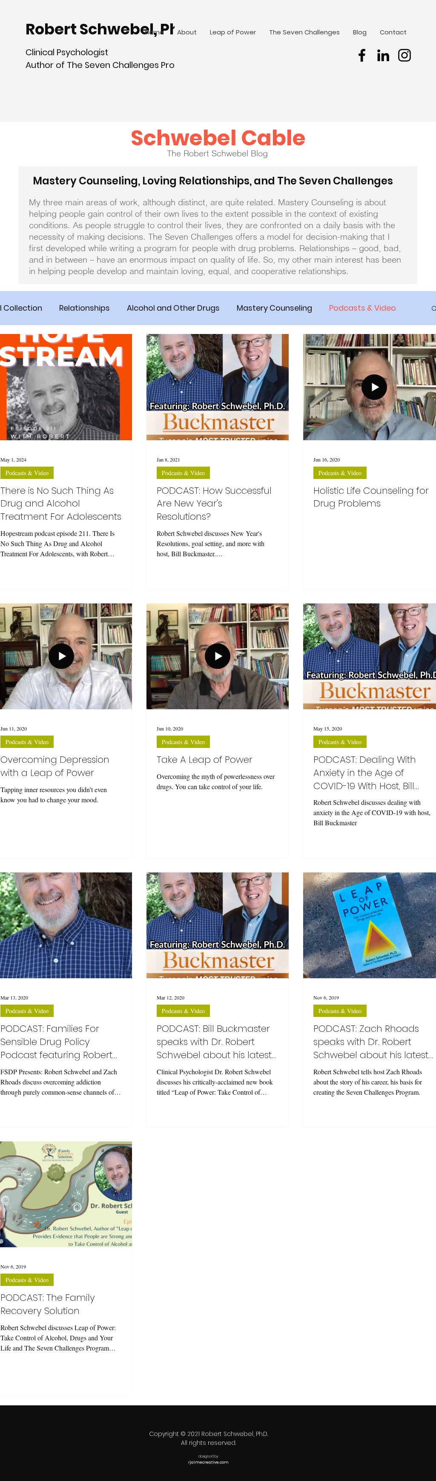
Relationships (84, 308)
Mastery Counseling (274, 308)
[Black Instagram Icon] (404, 55)
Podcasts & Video (362, 308)
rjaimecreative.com (208, 1462)
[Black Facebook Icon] (361, 55)
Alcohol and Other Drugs (173, 308)
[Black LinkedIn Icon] (383, 55)
